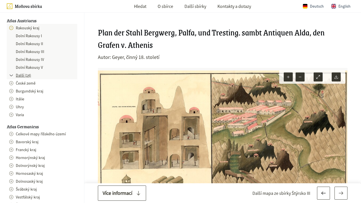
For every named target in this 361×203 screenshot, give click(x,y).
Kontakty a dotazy (234, 6)
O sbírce (165, 6)
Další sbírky (195, 6)
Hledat (140, 6)
